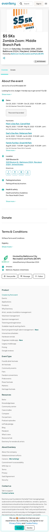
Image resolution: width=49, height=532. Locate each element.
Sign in (38, 4)
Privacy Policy (15, 523)
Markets (5, 386)
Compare (5, 413)
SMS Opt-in (6, 466)
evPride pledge (7, 424)
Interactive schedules (10, 333)
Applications (6, 302)
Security (5, 480)
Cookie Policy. (32, 523)
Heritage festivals (8, 389)
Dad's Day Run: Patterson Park (19, 133)
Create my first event (10, 295)
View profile (10, 276)
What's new (6, 434)
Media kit (5, 431)
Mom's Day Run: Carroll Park (18, 123)
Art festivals (6, 365)
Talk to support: (8, 492)
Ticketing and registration (11, 323)
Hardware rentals (8, 337)
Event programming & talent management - (20, 330)
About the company (9, 452)
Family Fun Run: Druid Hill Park (19, 143)
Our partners (6, 417)
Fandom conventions (10, 375)
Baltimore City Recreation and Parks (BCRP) (27, 54)
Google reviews (8, 351)
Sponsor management (10, 319)
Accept (19, 528)
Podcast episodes (8, 420)
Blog (3, 427)
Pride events (6, 379)
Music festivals (7, 382)
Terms (4, 469)
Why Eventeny (7, 309)
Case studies (7, 410)
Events (4, 298)
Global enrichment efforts (11, 455)
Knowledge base (8, 403)
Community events (9, 368)
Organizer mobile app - (12, 340)
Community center (9, 406)
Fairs (3, 372)
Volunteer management (11, 316)
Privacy (4, 473)
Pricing (4, 347)
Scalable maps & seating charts (13, 326)
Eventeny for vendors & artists (13, 441)
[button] (25, 3)
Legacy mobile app (9, 344)
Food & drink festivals (10, 361)
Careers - (10, 459)
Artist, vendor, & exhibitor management (16, 312)
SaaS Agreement (8, 476)
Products (5, 305)
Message (26, 276)
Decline (29, 528)
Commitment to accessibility (13, 462)
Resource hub (7, 438)
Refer (4, 400)
